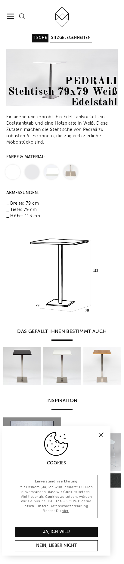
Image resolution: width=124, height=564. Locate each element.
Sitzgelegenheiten (71, 38)
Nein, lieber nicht (56, 546)
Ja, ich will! (56, 532)
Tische (40, 38)
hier (65, 511)
